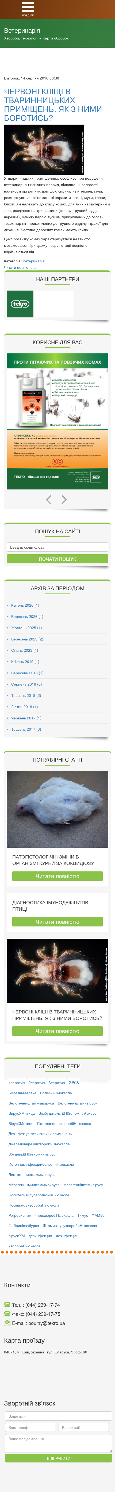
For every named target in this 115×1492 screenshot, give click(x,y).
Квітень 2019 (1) (24, 661)
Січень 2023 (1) (24, 650)
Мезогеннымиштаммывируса (34, 1184)
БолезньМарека (22, 1092)
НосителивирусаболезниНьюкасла (39, 1194)
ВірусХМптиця (21, 1123)
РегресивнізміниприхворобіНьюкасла (41, 1215)
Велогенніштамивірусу (77, 1103)
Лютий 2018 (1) (24, 706)
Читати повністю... (20, 267)
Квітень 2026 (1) (24, 605)
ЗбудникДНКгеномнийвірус (32, 1154)
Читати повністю (57, 876)
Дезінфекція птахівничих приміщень (40, 1133)
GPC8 (74, 1082)
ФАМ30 (98, 1215)
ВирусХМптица (22, 1113)
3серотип (57, 1082)
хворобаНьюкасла (24, 1245)
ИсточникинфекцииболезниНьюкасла (41, 1164)
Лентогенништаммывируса (32, 1174)
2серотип (37, 1082)
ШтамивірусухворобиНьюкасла (70, 1225)
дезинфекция (40, 1235)
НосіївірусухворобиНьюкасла (34, 1205)
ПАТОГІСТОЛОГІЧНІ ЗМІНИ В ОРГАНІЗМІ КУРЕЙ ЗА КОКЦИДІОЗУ (53, 859)
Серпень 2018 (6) (26, 684)
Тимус (82, 1215)
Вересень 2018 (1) (27, 672)
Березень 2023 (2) (26, 639)
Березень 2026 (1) (26, 616)
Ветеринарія (34, 260)
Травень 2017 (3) (25, 729)
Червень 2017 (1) (25, 717)
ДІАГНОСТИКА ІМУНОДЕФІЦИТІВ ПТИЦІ (50, 905)
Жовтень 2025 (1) (26, 627)
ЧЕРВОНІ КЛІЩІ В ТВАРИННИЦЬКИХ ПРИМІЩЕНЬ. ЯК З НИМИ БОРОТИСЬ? (53, 104)
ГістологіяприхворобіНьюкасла (64, 1123)
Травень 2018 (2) (25, 695)
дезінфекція (66, 1235)
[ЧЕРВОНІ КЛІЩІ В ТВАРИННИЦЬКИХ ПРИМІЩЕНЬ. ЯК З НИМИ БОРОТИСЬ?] (57, 150)
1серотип (17, 1082)
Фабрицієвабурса (24, 1225)
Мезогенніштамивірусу (83, 1184)
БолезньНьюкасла (56, 1092)
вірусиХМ (17, 1235)
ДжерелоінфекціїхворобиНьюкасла (39, 1143)
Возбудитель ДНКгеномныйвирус (67, 1113)
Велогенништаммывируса (31, 1103)
